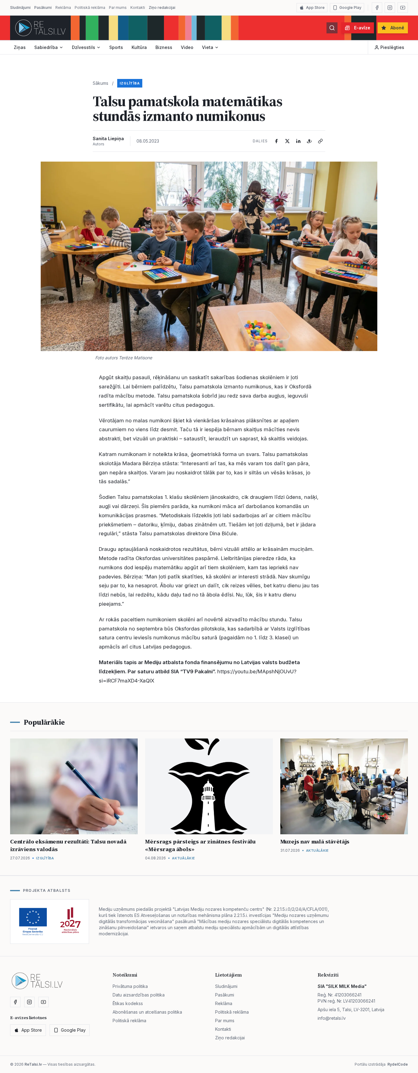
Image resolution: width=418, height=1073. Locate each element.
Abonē (397, 27)
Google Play (350, 7)
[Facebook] (377, 7)
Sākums (100, 83)
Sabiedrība (46, 47)
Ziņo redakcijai (162, 7)
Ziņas (20, 47)
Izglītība (130, 83)
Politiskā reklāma (90, 7)
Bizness (163, 47)
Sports (116, 47)
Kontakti (137, 7)
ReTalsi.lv (33, 1064)
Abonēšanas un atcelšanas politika (147, 1012)
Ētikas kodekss (128, 1003)
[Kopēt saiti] (320, 141)
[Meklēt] (332, 27)
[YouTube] (402, 7)
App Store (315, 7)
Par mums (118, 7)
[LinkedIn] (298, 141)
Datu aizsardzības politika (139, 994)
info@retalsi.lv (332, 1018)
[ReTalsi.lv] (40, 28)
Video (187, 47)
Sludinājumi (20, 7)
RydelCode (397, 1064)
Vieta (207, 47)
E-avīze (362, 27)
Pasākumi (43, 7)
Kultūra (139, 47)
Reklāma (63, 7)
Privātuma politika (130, 986)
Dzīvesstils (83, 47)
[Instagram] (390, 7)
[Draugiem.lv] (309, 141)
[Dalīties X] (287, 141)
